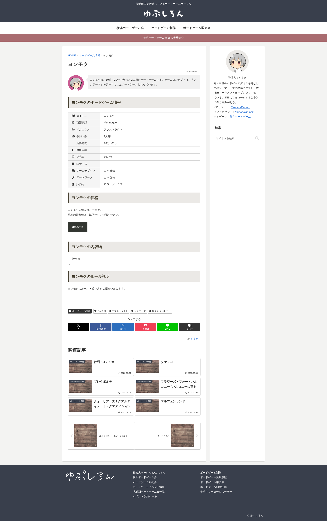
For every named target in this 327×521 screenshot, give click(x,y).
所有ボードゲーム (240, 116)
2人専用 (102, 311)
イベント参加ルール (145, 496)
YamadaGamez (240, 107)
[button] (189, 327)
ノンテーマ (140, 311)
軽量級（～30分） (161, 311)
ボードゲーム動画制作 (213, 486)
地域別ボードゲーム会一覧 (149, 491)
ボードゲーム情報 (81, 311)
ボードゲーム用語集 (212, 482)
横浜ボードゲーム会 (145, 477)
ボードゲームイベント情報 (149, 486)
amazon (77, 227)
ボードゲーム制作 (210, 472)
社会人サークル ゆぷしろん (149, 472)
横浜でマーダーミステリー (216, 491)
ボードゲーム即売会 (145, 482)
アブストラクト (120, 311)
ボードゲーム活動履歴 (213, 477)
